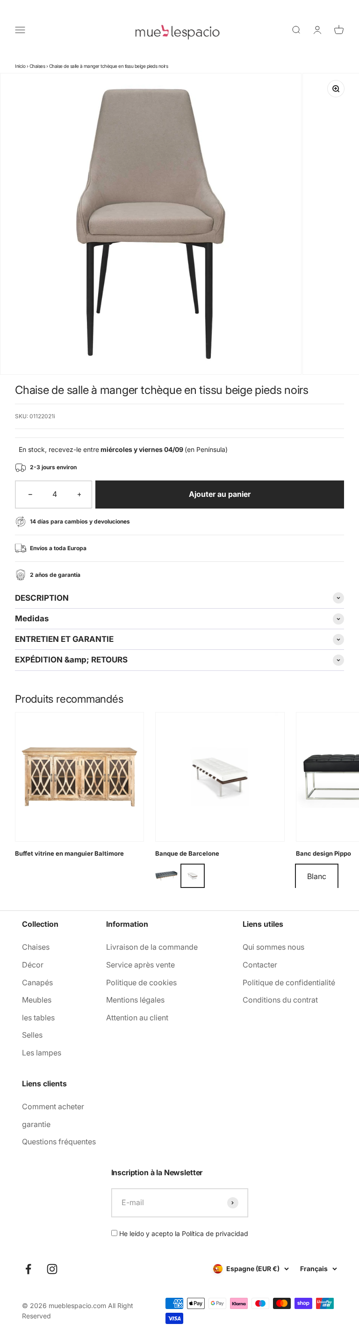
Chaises (37, 66)
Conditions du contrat (280, 999)
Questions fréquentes (59, 1141)
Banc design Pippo (323, 853)
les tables (38, 1017)
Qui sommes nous (273, 947)
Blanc (316, 876)
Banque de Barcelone (187, 853)
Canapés (37, 982)
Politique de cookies (141, 982)
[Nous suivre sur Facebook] (28, 1269)
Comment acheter (53, 1106)
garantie (36, 1124)
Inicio (20, 66)
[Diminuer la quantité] (30, 494)
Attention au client (137, 1017)
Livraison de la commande (152, 947)
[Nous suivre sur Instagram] (52, 1269)
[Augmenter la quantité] (79, 494)
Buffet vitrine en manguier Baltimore (69, 853)
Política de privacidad (215, 1233)
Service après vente (140, 964)
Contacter (260, 964)
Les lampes (41, 1052)
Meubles (36, 999)
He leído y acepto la (182, 1233)
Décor (32, 964)
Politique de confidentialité (289, 982)
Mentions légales (135, 999)
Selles (32, 1035)
